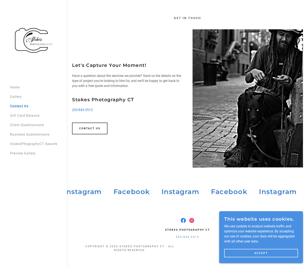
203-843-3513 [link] (82, 110)
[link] (33, 41)
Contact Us (89, 128)
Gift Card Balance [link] (25, 116)
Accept (261, 252)
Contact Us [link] (19, 106)
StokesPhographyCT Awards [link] (33, 144)
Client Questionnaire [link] (27, 125)
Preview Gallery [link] (23, 153)
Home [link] (15, 87)
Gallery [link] (16, 97)
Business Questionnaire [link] (29, 134)
